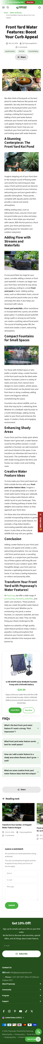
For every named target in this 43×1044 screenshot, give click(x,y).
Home (6, 13)
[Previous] (2, 2)
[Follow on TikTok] (26, 1011)
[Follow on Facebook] (3, 1011)
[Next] (40, 2)
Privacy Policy (17, 863)
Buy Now (28, 710)
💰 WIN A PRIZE (40, 523)
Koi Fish (21, 51)
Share (23, 57)
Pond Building (33, 51)
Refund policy (7, 1034)
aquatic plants (10, 51)
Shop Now (30, 2)
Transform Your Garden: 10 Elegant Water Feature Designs (17, 826)
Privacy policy (20, 1034)
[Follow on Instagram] (9, 1011)
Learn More (15, 710)
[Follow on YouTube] (20, 1011)
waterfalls (29, 598)
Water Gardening (16, 13)
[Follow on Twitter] (31, 1011)
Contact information (25, 1037)
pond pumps (9, 598)
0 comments (22, 47)
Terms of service (33, 1034)
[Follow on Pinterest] (14, 1011)
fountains (20, 598)
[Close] (40, 514)
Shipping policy (10, 1037)
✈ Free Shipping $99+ (16, 2)
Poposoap (11, 595)
